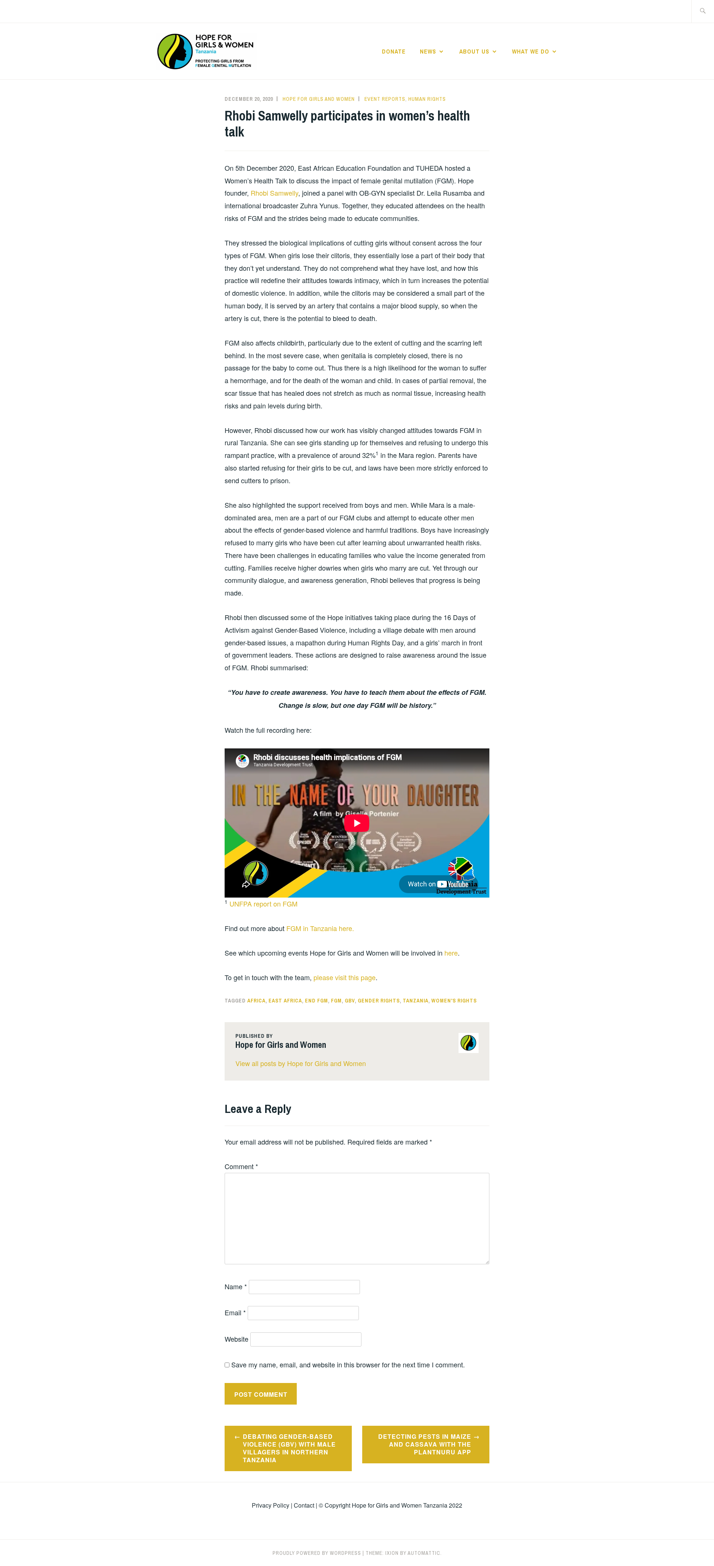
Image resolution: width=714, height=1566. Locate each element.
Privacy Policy (270, 1505)
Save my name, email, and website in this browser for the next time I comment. (348, 1364)
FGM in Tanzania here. (320, 928)
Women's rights (454, 1000)
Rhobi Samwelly (274, 193)
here (451, 952)
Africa (256, 1000)
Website (236, 1339)
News (428, 51)
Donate (394, 51)
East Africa (285, 1000)
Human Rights (427, 99)
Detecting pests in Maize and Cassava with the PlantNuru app (424, 1444)
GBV (350, 1000)
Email (235, 1312)
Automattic (424, 1553)
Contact (304, 1505)
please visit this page (344, 977)
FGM (336, 1000)
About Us (474, 51)
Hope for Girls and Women (319, 99)
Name (236, 1286)
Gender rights (379, 1000)
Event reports (384, 99)
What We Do (530, 51)
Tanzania (415, 1000)
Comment (241, 1166)
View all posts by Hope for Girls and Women (300, 1063)
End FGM (316, 1000)
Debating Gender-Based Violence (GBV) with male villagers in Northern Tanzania (289, 1448)
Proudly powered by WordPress (317, 1553)
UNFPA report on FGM (263, 903)
